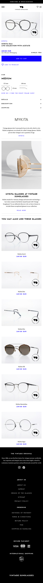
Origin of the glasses (21, 493)
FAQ (21, 525)
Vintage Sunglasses (21, 9)
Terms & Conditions (21, 517)
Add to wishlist (12, 64)
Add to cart (21, 58)
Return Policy (21, 521)
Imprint (21, 489)
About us (21, 485)
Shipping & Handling (21, 529)
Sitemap (21, 497)
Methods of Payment (21, 513)
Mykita (21, 136)
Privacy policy (21, 501)
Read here (21, 210)
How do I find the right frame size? (18, 93)
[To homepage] (21, 7)
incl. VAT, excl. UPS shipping (9, 52)
